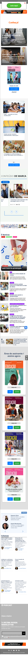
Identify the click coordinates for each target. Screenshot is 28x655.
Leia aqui (14, 5)
